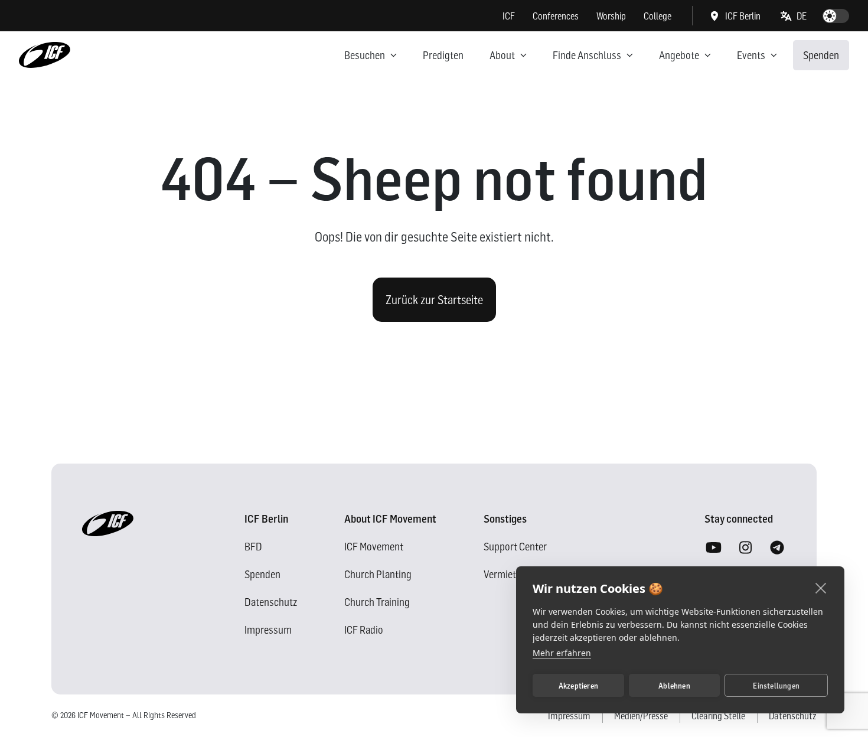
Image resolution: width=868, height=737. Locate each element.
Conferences (556, 16)
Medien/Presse (641, 716)
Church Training (377, 602)
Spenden (821, 55)
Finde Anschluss (587, 55)
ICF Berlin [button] (743, 16)
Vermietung (508, 574)
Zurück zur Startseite (434, 300)
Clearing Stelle (718, 716)
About (502, 55)
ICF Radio (363, 630)
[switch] (836, 16)
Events (751, 55)
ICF (508, 16)
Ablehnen (674, 685)
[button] (793, 16)
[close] (821, 587)
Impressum (268, 630)
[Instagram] (745, 548)
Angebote (679, 55)
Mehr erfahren (562, 652)
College (657, 16)
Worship (611, 16)
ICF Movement (373, 546)
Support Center (515, 546)
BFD (253, 546)
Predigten (443, 55)
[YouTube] (713, 548)
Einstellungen (776, 685)
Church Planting (378, 574)
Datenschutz (270, 602)
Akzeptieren (578, 685)
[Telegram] (777, 548)
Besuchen (364, 55)
